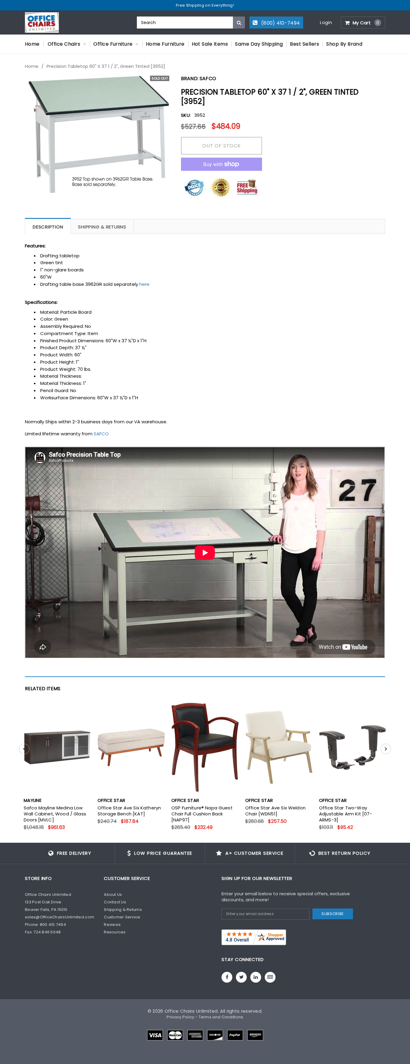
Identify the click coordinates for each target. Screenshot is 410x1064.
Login (326, 22)
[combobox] (191, 23)
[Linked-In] (255, 977)
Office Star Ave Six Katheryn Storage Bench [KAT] (129, 811)
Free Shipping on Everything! (205, 5)
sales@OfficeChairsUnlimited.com (59, 917)
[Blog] (270, 977)
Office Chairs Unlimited (191, 1011)
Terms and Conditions (221, 1017)
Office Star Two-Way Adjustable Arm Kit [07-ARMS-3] (345, 814)
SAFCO (101, 434)
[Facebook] (227, 977)
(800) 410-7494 (280, 23)
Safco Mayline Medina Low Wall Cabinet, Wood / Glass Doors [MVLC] (55, 814)
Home (31, 66)
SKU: (186, 115)
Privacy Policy (180, 1017)
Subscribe (332, 914)
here (144, 284)
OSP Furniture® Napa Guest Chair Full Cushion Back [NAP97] (202, 814)
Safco (208, 78)
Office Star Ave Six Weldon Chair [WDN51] (275, 811)
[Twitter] (241, 977)
